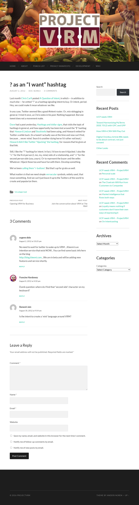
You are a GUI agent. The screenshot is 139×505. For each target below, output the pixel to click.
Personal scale (108, 173)
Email (13, 408)
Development (83, 66)
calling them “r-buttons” (33, 168)
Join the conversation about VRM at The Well (69, 203)
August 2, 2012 (17, 91)
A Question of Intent (50, 98)
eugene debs (25, 237)
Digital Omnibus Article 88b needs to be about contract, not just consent (112, 139)
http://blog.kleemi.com (30, 257)
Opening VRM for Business (22, 202)
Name (13, 394)
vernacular (51, 174)
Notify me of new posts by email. (29, 447)
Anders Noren (114, 495)
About (24, 66)
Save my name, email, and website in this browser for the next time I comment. (50, 435)
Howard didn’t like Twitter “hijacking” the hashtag (34, 141)
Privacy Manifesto (60, 66)
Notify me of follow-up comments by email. (33, 441)
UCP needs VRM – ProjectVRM (114, 170)
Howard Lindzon (23, 131)
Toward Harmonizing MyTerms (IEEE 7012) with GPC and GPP (111, 124)
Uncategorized (21, 192)
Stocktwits (41, 131)
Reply (22, 266)
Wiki (98, 66)
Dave (12, 124)
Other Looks (102, 148)
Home (13, 66)
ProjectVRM (23, 495)
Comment (15, 363)
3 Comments (50, 91)
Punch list (39, 66)
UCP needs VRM (104, 116)
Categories (101, 266)
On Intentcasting (110, 221)
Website (14, 422)
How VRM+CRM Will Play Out (110, 131)
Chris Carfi (26, 98)
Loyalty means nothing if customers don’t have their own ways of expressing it (113, 209)
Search (99, 86)
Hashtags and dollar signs (49, 124)
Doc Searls (35, 91)
